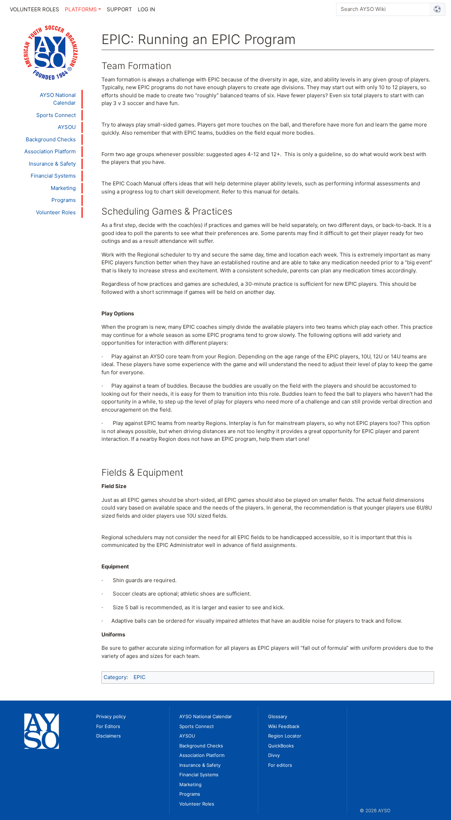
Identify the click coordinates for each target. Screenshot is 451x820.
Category (115, 677)
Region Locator (284, 736)
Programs (63, 200)
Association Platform (50, 151)
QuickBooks (281, 745)
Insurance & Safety (52, 163)
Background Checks (51, 139)
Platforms (81, 9)
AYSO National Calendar (58, 99)
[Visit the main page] (50, 52)
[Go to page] (437, 9)
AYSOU (67, 127)
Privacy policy (111, 716)
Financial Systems (53, 175)
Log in (146, 9)
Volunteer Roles (34, 9)
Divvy (274, 755)
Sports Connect (56, 115)
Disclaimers (108, 736)
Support (119, 9)
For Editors (108, 726)
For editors (280, 765)
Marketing (63, 188)
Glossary (277, 716)
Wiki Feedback (283, 726)
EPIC (140, 677)
